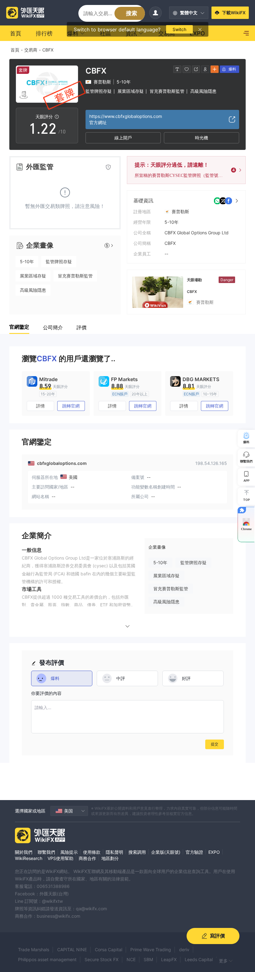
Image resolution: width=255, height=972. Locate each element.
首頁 (15, 49)
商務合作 (87, 858)
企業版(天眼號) (165, 852)
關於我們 (23, 852)
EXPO (214, 852)
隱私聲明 (114, 852)
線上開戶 (123, 137)
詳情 (40, 405)
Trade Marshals (33, 949)
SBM (148, 959)
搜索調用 (137, 852)
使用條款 (91, 852)
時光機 (201, 137)
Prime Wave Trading (150, 949)
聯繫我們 (46, 852)
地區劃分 (110, 858)
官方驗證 (194, 852)
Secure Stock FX (101, 959)
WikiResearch (28, 858)
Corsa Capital (108, 949)
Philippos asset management (47, 959)
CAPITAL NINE (72, 949)
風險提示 (69, 852)
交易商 (30, 49)
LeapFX (169, 959)
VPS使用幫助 (60, 858)
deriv (184, 949)
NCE (131, 959)
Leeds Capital (199, 959)
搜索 (131, 13)
